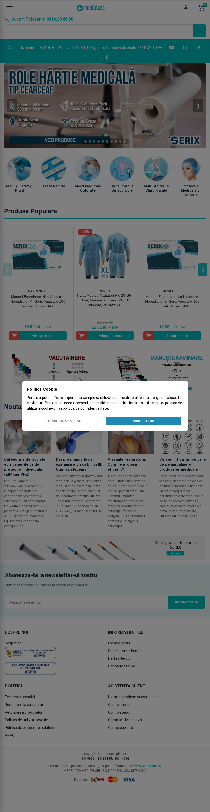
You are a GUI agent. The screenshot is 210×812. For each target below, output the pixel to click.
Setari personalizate (64, 421)
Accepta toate (143, 421)
